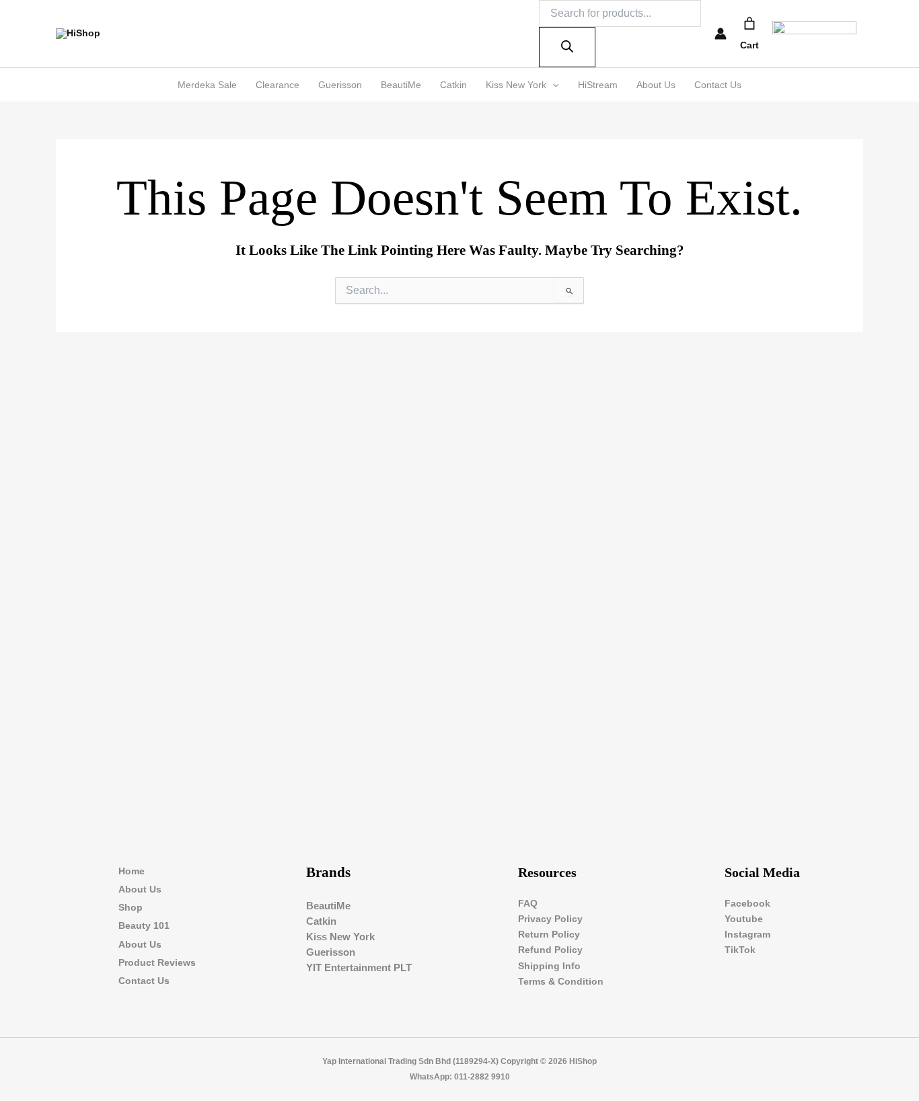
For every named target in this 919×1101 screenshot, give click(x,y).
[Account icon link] (720, 34)
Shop (130, 907)
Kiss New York (516, 84)
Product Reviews (157, 962)
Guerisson (340, 84)
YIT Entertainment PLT (359, 967)
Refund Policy (550, 949)
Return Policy (549, 934)
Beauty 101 (144, 925)
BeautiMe (401, 84)
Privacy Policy (550, 918)
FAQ (528, 903)
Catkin (453, 84)
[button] (552, 85)
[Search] (567, 47)
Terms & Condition (560, 981)
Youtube (744, 918)
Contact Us (717, 84)
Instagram (747, 934)
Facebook (747, 903)
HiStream (598, 84)
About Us (655, 84)
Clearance (277, 84)
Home (131, 871)
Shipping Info (549, 965)
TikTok (740, 949)
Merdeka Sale (207, 84)
